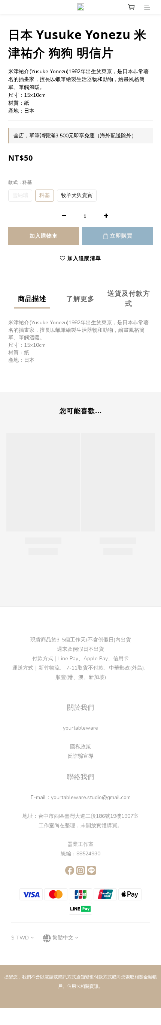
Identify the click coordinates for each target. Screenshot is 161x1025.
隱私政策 (80, 746)
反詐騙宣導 (80, 756)
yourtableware (80, 727)
